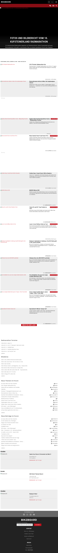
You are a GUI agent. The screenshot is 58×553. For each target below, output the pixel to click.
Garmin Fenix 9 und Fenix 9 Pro (8, 400)
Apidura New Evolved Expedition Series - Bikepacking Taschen (39, 119)
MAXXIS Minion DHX (34, 190)
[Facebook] (24, 514)
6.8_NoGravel (55, 439)
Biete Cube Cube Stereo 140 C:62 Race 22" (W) (12, 361)
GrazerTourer (54, 432)
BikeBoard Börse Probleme (7, 398)
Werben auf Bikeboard (29, 536)
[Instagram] (27, 514)
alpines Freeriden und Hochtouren (9, 443)
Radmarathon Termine (9, 340)
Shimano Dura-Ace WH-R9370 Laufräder (39, 258)
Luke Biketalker (54, 387)
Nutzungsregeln (29, 547)
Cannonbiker (55, 441)
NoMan (56, 385)
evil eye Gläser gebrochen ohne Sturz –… (10, 410)
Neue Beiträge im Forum (10, 416)
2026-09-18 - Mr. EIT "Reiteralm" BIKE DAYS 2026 (12, 345)
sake (56, 445)
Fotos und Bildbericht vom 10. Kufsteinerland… (12, 408)
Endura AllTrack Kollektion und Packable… (10, 387)
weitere (3, 353)
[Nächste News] (55, 28)
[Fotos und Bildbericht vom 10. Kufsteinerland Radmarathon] (29, 21)
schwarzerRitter (54, 428)
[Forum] (50, 5)
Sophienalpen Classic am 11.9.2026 (9, 402)
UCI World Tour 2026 (6, 424)
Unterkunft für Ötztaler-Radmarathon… (10, 396)
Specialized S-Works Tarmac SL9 (38, 309)
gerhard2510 (55, 389)
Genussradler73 (54, 395)
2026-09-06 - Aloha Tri (6, 343)
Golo (56, 434)
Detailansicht (32, 460)
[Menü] (56, 2)
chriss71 (56, 430)
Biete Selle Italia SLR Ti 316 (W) (8, 371)
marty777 (55, 435)
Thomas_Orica (54, 396)
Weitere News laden (29, 325)
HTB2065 (56, 410)
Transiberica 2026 (5, 434)
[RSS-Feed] (30, 514)
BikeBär (56, 422)
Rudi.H (56, 426)
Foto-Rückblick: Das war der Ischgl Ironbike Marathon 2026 (38, 275)
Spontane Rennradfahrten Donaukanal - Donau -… (12, 395)
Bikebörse (4, 357)
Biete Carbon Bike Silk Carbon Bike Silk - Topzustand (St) (14, 369)
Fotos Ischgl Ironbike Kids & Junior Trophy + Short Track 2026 (38, 292)
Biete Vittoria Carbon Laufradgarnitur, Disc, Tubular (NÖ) (14, 365)
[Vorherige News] (2, 28)
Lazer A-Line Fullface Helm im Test (38, 224)
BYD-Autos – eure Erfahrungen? (8, 406)
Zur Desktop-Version (29, 512)
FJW (57, 437)
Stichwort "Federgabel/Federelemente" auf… (11, 391)
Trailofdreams (54, 406)
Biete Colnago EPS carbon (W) (8, 374)
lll (57, 398)
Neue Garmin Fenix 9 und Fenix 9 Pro (38, 135)
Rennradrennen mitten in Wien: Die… (9, 393)
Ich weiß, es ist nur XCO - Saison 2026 (10, 432)
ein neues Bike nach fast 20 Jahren (9, 383)
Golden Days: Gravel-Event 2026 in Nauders (40, 173)
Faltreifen (3, 389)
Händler (3, 451)
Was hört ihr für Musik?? (6, 436)
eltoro (56, 383)
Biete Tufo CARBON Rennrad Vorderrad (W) (11, 359)
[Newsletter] (34, 514)
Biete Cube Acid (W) (5, 363)
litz (57, 424)
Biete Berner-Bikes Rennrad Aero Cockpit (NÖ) (12, 367)
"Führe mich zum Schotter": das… (8, 439)
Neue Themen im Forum (9, 381)
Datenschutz (29, 545)
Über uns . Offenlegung (29, 531)
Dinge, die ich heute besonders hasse (9, 422)
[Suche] (56, 5)
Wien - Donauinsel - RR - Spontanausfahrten (11, 430)
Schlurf (56, 402)
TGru (56, 391)
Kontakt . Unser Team (29, 533)
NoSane (56, 393)
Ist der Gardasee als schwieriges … (9, 420)
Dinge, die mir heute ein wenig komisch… (10, 445)
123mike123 (55, 419)
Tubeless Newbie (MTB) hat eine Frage (10, 437)
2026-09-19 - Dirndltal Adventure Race (10, 349)
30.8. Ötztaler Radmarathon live (37, 64)
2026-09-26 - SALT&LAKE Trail (8, 351)
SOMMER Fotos (5, 426)
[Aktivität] (53, 5)
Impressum (29, 538)
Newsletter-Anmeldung (22, 522)
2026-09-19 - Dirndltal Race (7, 347)
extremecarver (54, 420)
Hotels (2, 471)
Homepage (39, 460)
